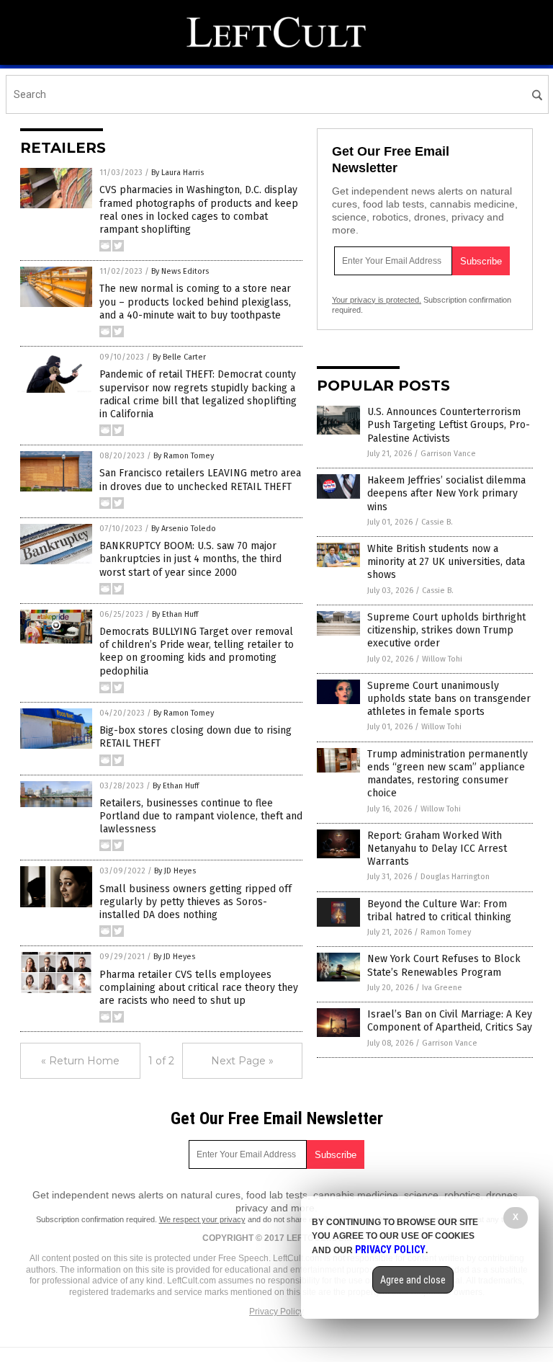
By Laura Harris (177, 172)
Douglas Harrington (455, 876)
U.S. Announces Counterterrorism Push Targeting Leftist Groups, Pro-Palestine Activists (448, 425)
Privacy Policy (276, 1312)
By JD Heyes (175, 871)
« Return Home (80, 1060)
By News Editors (180, 271)
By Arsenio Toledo (183, 528)
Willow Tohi (442, 659)
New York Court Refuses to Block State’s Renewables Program (444, 965)
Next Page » (242, 1060)
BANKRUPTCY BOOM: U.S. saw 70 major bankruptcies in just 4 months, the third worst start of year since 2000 (190, 559)
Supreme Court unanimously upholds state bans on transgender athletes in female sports (449, 699)
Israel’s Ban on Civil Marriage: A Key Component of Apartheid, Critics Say (449, 1020)
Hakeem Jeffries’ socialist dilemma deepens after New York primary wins (446, 493)
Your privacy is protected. (376, 299)
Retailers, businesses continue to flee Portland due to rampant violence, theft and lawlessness (200, 816)
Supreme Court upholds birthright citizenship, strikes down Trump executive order (446, 630)
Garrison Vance (448, 453)
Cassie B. (437, 522)
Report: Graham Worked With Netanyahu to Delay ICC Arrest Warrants (437, 848)
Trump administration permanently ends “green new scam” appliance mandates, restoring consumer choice (447, 774)
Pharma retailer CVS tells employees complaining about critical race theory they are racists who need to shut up (198, 988)
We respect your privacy (202, 1219)
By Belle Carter (179, 357)
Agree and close (413, 1280)
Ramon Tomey (446, 932)
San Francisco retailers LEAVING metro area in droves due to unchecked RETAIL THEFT (200, 479)
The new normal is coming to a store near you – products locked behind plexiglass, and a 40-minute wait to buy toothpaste (195, 301)
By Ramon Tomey (183, 455)
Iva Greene (442, 987)
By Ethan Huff (175, 614)
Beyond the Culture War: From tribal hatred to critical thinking (439, 910)
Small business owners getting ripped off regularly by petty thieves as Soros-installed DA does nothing (195, 902)
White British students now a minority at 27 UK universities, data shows (446, 562)
